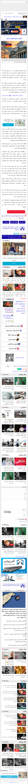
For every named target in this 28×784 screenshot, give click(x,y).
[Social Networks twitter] (16, 234)
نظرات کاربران (14, 222)
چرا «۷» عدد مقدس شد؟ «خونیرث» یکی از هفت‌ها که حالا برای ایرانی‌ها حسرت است (8, 310)
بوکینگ (21, 521)
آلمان (20, 371)
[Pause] (4, 254)
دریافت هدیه (9, 776)
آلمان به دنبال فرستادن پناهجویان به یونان (20, 311)
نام (25, 489)
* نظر (25, 498)
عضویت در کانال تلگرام (18, 95)
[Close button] (27, 770)
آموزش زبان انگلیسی (12, 344)
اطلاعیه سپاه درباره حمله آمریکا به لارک (16, 645)
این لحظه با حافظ (12, 335)
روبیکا (10, 95)
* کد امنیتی (24, 509)
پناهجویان (14, 371)
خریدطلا (8, 125)
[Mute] (6, 254)
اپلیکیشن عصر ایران (19, 357)
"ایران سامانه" (11, 782)
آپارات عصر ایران (13, 349)
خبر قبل (7, 222)
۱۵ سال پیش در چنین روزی (12, 331)
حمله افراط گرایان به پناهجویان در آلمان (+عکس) (20, 304)
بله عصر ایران (5, 95)
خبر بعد (21, 222)
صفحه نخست (25, 35)
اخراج (17, 371)
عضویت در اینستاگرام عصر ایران (12, 326)
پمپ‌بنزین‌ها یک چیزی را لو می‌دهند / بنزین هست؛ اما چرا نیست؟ (8, 317)
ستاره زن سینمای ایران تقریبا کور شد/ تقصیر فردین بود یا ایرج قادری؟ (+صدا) (11, 228)
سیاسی (21, 35)
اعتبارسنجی (25, 521)
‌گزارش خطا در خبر (24, 369)
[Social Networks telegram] (14, 234)
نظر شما (24, 487)
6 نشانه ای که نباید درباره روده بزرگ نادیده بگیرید (14, 624)
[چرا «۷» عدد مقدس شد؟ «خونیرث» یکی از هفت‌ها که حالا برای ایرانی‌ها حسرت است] (8, 304)
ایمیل (25, 494)
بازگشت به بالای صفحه (20, 556)
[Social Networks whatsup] (18, 234)
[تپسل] (3, 240)
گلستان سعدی (12, 340)
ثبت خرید (14, 263)
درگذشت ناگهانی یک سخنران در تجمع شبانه (15, 621)
